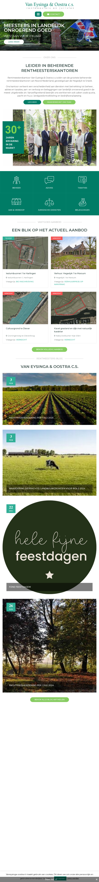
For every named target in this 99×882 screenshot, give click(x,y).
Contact (55, 14)
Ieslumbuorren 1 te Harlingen (21, 273)
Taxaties (82, 188)
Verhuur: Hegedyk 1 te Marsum (70, 273)
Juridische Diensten (49, 210)
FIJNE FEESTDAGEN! (20, 587)
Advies (49, 188)
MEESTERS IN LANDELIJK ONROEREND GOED (34, 28)
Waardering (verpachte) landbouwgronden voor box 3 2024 (47, 488)
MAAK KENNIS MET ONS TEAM (59, 102)
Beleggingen (82, 210)
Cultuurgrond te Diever (18, 328)
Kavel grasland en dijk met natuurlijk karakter (73, 330)
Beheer (16, 188)
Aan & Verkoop (16, 210)
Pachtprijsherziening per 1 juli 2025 (31, 418)
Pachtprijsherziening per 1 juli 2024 (31, 685)
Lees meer (32, 102)
